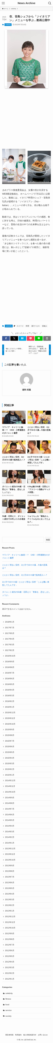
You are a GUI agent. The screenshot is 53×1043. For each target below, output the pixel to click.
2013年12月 (10, 848)
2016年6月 (9, 678)
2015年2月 (9, 769)
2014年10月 (10, 792)
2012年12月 (10, 916)
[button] (6, 338)
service (8, 1010)
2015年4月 (9, 758)
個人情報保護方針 (29, 1035)
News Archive (26, 3)
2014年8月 (9, 803)
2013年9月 (9, 865)
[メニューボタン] (3, 3)
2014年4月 (9, 826)
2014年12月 (10, 780)
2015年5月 (9, 752)
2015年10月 (10, 724)
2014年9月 (9, 797)
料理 (27, 326)
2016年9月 (9, 661)
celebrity (8, 24)
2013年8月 (9, 871)
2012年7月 (9, 945)
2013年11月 (10, 854)
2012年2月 (9, 973)
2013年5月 (9, 888)
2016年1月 (9, 707)
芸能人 (44, 326)
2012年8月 (9, 939)
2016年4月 (9, 690)
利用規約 (18, 1035)
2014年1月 (9, 843)
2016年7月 (9, 673)
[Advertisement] (26, 118)
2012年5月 (9, 956)
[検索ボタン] (49, 3)
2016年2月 (9, 701)
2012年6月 (9, 950)
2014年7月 (9, 809)
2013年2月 (9, 905)
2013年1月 (9, 911)
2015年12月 (10, 712)
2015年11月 (10, 718)
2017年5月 (9, 633)
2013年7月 (9, 877)
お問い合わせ (43, 1035)
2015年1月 (9, 775)
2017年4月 (9, 639)
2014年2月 (9, 837)
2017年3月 (9, 644)
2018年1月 (9, 622)
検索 (48, 540)
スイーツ (20, 326)
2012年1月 (9, 979)
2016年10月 (10, 656)
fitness (8, 999)
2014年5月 (9, 820)
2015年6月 (9, 746)
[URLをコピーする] (47, 338)
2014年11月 (10, 786)
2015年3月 (9, 763)
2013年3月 (9, 899)
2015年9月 (9, 729)
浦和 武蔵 (26, 390)
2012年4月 (9, 962)
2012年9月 (9, 933)
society (8, 1016)
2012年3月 (9, 967)
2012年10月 (10, 928)
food (7, 1004)
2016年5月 (9, 684)
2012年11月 (10, 922)
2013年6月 (9, 882)
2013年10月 (10, 860)
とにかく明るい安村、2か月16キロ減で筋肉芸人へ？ (24, 575)
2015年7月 (9, 741)
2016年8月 (9, 667)
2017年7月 (9, 627)
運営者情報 (9, 1035)
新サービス (36, 326)
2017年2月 (9, 650)
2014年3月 (9, 831)
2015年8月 (9, 735)
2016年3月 (9, 695)
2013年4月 (9, 894)
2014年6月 (9, 814)
